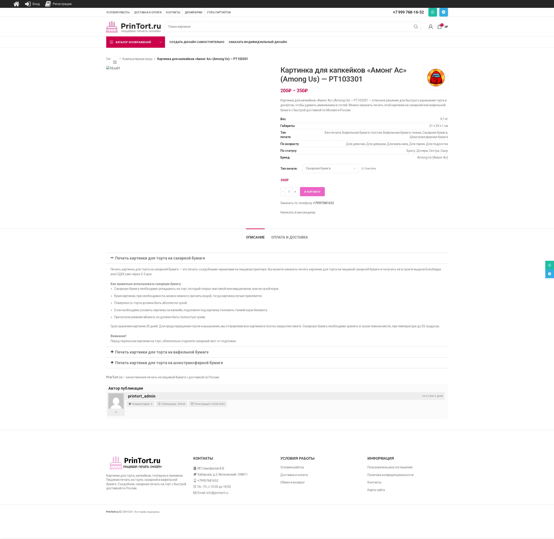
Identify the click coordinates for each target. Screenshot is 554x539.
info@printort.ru (217, 493)
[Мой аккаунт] (430, 26)
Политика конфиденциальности (390, 475)
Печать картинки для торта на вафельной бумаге (162, 352)
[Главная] (16, 4)
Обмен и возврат (292, 482)
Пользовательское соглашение (390, 467)
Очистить (370, 168)
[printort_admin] (116, 401)
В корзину (312, 191)
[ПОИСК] (416, 27)
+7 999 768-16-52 (408, 12)
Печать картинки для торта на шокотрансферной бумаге (169, 362)
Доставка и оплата (294, 475)
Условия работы (292, 467)
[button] (277, 258)
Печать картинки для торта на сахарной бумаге (160, 258)
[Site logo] (133, 26)
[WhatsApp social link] (432, 12)
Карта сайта (376, 490)
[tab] (255, 235)
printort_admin (141, 396)
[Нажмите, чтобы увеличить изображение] (114, 61)
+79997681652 (323, 203)
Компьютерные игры (137, 59)
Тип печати (288, 168)
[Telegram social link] (443, 12)
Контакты (374, 482)
